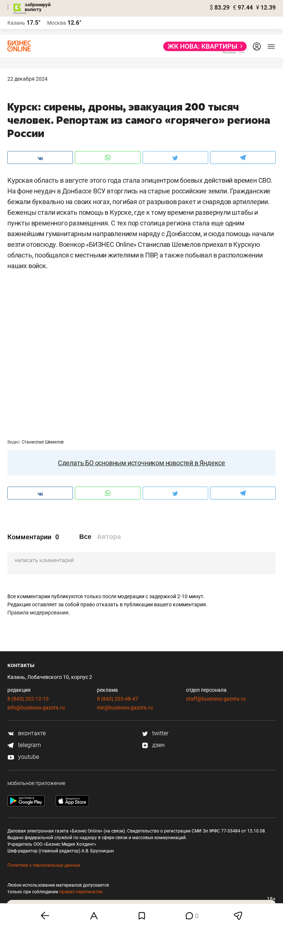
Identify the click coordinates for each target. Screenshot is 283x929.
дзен (158, 745)
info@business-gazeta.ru (36, 708)
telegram (29, 745)
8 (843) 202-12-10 (28, 699)
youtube (28, 756)
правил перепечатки (80, 891)
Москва (56, 23)
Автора (109, 536)
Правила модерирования (38, 613)
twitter (159, 733)
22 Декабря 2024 (27, 79)
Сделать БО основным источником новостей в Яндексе (141, 463)
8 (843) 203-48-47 (117, 699)
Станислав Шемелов (43, 442)
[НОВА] (203, 46)
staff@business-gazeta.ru (216, 699)
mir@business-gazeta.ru (125, 708)
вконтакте (31, 733)
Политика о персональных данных (43, 865)
